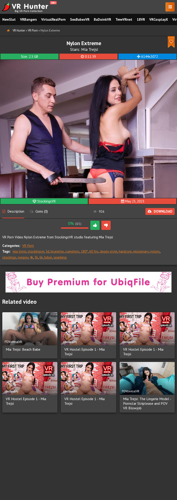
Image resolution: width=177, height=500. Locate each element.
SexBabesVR (79, 19)
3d (47, 251)
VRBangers (28, 19)
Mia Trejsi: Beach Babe (23, 349)
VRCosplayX (158, 19)
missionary (140, 251)
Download (163, 211)
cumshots (72, 251)
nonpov (23, 257)
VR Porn (28, 245)
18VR (141, 19)
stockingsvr (36, 251)
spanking (60, 257)
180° (84, 251)
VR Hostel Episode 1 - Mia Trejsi (84, 351)
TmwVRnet (123, 19)
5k (36, 257)
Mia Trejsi (89, 49)
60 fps (94, 251)
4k (31, 257)
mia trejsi (19, 251)
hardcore (125, 251)
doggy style (108, 251)
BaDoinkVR (102, 19)
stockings (9, 257)
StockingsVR (46, 201)
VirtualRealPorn (53, 19)
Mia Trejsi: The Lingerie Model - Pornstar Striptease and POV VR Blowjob (147, 403)
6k (41, 257)
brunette (57, 251)
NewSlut (9, 19)
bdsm (48, 257)
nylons (155, 251)
